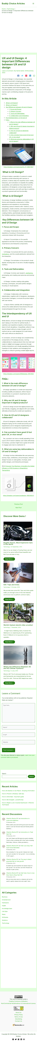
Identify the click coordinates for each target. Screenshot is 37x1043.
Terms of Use (18, 1017)
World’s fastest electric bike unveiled (18, 625)
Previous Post (18, 504)
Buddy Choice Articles (13, 3)
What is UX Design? (12, 103)
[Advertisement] (18, 32)
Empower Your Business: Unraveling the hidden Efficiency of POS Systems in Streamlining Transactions (18, 468)
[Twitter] (22, 76)
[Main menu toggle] (33, 3)
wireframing (29, 273)
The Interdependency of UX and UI (16, 118)
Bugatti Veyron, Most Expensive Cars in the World (18, 543)
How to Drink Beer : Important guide (13, 797)
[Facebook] (18, 76)
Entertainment (6, 900)
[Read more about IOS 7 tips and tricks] (18, 572)
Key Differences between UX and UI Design (19, 107)
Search (4, 773)
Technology (7, 546)
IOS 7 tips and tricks (11, 585)
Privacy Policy (18, 1014)
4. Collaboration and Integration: (19, 115)
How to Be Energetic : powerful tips (12, 800)
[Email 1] (24, 1039)
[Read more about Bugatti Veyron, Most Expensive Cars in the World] (18, 531)
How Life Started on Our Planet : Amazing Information (18, 790)
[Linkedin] (30, 76)
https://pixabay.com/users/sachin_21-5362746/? (18, 167)
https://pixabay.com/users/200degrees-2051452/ (18, 374)
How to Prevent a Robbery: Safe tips (13, 794)
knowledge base (7, 908)
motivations (5, 254)
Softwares (5, 917)
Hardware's (5, 903)
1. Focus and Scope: (15, 109)
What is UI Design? (11, 105)
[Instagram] (18, 1039)
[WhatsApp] (34, 76)
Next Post (19, 507)
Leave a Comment (7, 71)
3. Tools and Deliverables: (17, 113)
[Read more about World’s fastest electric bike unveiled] (18, 613)
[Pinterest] (26, 76)
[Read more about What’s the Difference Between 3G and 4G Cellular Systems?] (18, 655)
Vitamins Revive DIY (12, 818)
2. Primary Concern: (15, 111)
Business (4, 897)
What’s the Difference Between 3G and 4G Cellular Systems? (17, 667)
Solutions (5, 920)
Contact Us (18, 1021)
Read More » (9, 559)
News (3, 914)
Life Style (4, 911)
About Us (18, 1012)
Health (4, 905)
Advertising (18, 1019)
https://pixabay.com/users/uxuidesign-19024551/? (18, 495)
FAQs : (8, 120)
